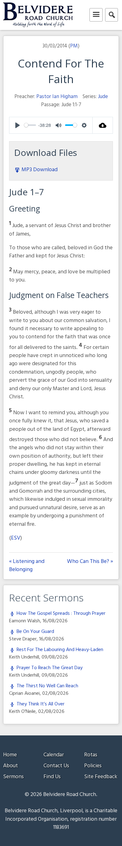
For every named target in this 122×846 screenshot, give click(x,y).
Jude (103, 96)
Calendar (53, 754)
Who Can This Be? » (90, 562)
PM (74, 46)
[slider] (30, 125)
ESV (15, 538)
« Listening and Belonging (26, 566)
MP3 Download (39, 169)
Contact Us (56, 765)
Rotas (90, 754)
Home (10, 754)
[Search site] (111, 15)
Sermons (13, 776)
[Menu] (96, 15)
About (10, 765)
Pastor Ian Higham (57, 96)
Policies (93, 765)
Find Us (52, 776)
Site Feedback (100, 776)
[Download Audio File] (103, 125)
